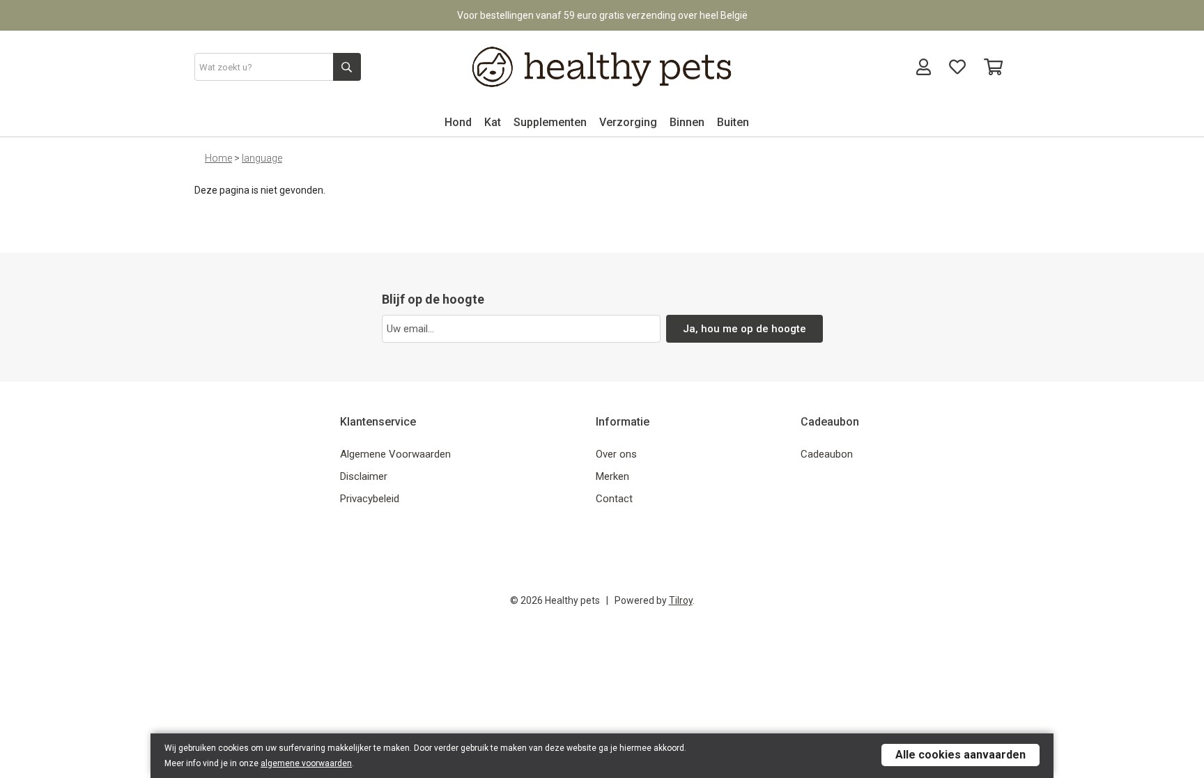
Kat (492, 122)
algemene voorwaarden (306, 763)
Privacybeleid (369, 498)
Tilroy (681, 600)
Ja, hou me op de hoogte (744, 328)
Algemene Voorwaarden (395, 454)
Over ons (616, 454)
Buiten (733, 122)
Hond (458, 122)
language (262, 158)
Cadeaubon (827, 454)
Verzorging (628, 122)
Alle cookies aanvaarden (960, 754)
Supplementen (550, 122)
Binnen (687, 122)
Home (218, 158)
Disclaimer (363, 476)
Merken (612, 476)
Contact (614, 498)
